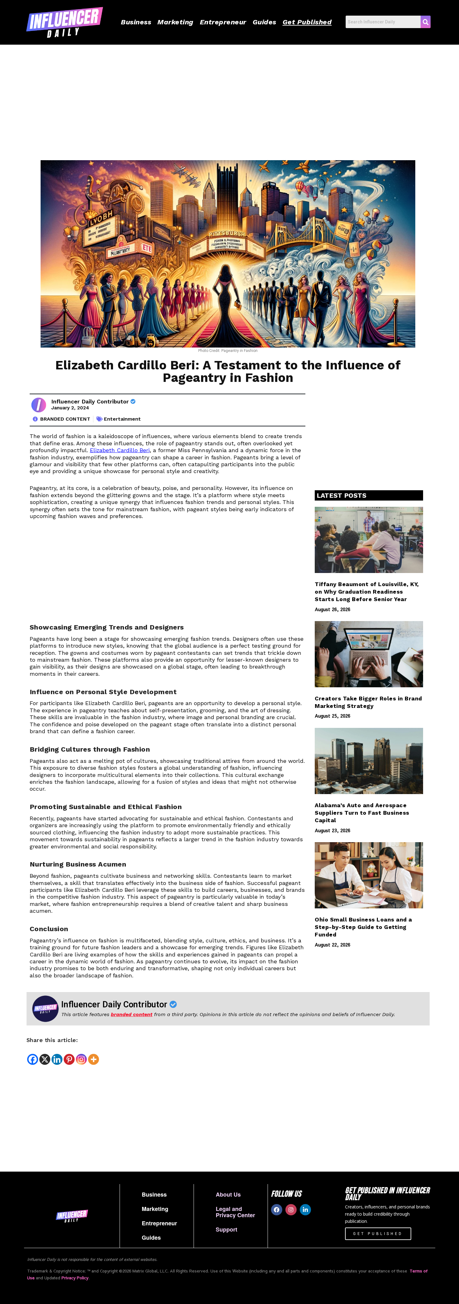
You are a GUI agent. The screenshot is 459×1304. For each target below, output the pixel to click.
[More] (93, 1059)
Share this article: (52, 1040)
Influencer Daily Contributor (91, 401)
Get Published (307, 22)
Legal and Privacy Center (235, 1212)
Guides (264, 22)
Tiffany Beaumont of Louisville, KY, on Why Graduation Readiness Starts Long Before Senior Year (367, 592)
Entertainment (122, 419)
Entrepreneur (223, 22)
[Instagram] (81, 1059)
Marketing (175, 22)
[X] (44, 1059)
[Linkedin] (57, 1059)
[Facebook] (32, 1059)
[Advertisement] (210, 97)
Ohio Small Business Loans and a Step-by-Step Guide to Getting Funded (363, 927)
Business (136, 22)
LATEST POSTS (341, 495)
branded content (131, 1014)
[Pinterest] (69, 1059)
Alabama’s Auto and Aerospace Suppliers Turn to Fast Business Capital (362, 813)
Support (226, 1229)
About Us (228, 1194)
